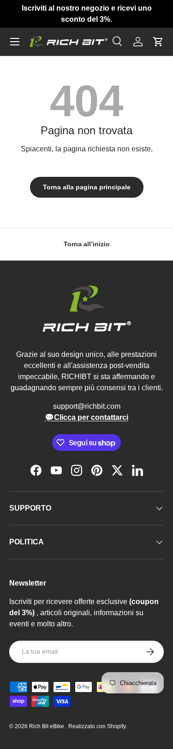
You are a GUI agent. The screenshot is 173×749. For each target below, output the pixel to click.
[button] (158, 41)
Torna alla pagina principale (87, 187)
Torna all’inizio (87, 244)
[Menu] (15, 41)
